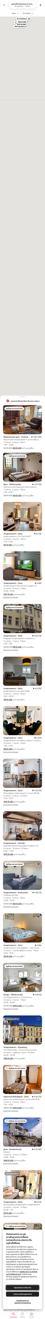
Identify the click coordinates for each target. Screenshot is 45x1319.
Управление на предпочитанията (22, 1301)
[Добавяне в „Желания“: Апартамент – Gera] (38, 555)
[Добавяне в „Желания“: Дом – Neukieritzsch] (38, 1121)
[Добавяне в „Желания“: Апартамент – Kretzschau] (38, 864)
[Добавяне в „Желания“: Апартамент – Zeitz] (38, 505)
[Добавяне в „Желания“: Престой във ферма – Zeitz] (38, 1068)
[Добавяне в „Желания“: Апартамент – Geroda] (38, 815)
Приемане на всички (22, 1288)
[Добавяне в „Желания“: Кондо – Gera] (38, 1226)
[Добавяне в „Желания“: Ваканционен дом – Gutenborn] (38, 408)
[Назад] (4, 5)
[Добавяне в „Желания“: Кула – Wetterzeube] (38, 456)
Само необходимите (22, 1294)
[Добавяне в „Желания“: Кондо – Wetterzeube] (38, 966)
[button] (16, 448)
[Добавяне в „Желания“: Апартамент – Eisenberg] (38, 1019)
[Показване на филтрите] (40, 5)
